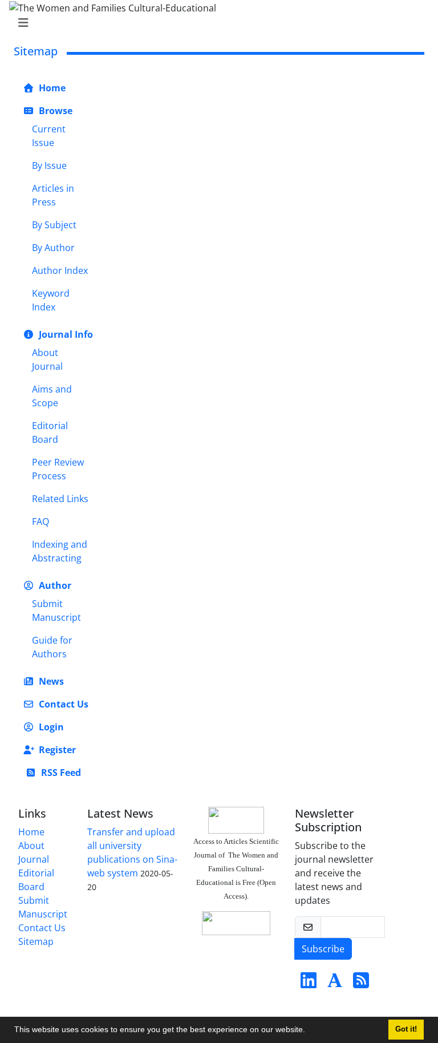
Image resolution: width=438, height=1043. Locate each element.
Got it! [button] (406, 1029)
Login (50, 727)
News (50, 681)
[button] (309, 1031)
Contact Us (62, 704)
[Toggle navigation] (215, 23)
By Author (53, 247)
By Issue (49, 165)
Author (53, 585)
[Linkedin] (308, 983)
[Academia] (335, 983)
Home (51, 88)
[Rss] (361, 983)
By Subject (54, 225)
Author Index (60, 270)
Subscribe (323, 949)
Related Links (60, 498)
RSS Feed (60, 772)
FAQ (40, 521)
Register (56, 749)
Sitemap (36, 941)
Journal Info (64, 334)
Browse (54, 110)
